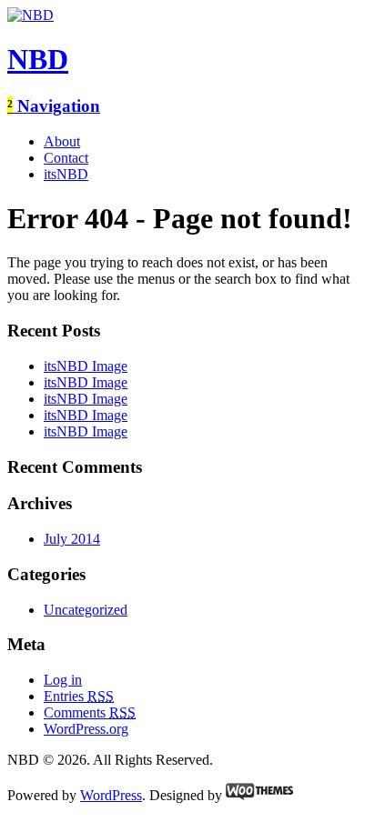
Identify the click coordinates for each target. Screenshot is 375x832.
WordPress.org (86, 729)
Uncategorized (85, 609)
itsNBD (66, 174)
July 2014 (72, 538)
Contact (66, 157)
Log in (63, 679)
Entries (79, 696)
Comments (90, 712)
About (62, 141)
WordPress (111, 795)
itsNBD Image (85, 366)
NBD (37, 59)
